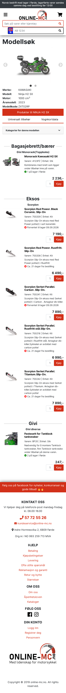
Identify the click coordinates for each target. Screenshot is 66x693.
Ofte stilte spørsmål (33, 565)
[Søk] (60, 23)
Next (60, 65)
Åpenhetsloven (33, 597)
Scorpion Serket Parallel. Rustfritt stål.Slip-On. (39, 327)
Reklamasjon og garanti (33, 570)
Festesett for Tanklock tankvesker (38, 435)
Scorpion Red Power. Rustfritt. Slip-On (43, 249)
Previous (5, 65)
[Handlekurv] (60, 14)
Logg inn (33, 627)
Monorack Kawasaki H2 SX (41, 156)
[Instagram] (36, 615)
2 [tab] (35, 85)
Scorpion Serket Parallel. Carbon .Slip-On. (39, 288)
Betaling (33, 550)
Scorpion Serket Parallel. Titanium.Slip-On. (39, 373)
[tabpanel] (33, 65)
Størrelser (33, 579)
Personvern (33, 637)
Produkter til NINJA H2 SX (33, 112)
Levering (33, 560)
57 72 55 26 (35, 517)
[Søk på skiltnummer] (60, 31)
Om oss (33, 592)
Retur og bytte (33, 574)
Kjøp (59, 183)
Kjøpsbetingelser (33, 555)
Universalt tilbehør (19, 119)
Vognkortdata (49, 119)
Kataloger (33, 601)
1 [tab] (30, 85)
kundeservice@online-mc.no (34, 523)
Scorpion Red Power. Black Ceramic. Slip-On (41, 210)
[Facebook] (30, 615)
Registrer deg (33, 632)
